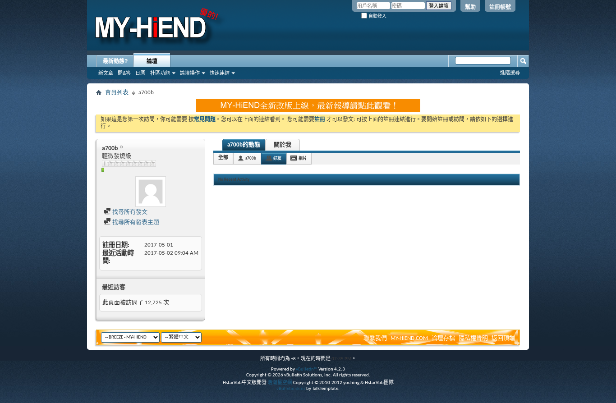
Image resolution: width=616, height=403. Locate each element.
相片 (303, 158)
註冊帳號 (500, 7)
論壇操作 (190, 73)
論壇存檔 (443, 338)
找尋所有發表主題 (135, 222)
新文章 (105, 73)
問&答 (124, 73)
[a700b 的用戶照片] (150, 191)
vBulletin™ (306, 369)
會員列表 (117, 93)
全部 (223, 158)
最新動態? (115, 61)
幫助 (470, 7)
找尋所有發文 (129, 212)
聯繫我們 (375, 338)
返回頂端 (503, 338)
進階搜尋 (510, 72)
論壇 (152, 61)
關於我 (282, 145)
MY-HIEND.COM (409, 338)
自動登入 (376, 16)
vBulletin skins (290, 388)
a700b (250, 158)
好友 (277, 158)
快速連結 (220, 73)
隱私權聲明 (473, 338)
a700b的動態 (243, 145)
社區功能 (160, 73)
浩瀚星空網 (279, 382)
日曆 (140, 73)
